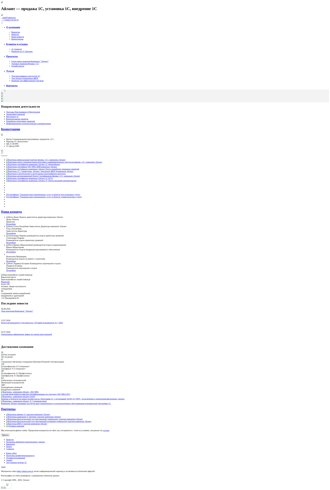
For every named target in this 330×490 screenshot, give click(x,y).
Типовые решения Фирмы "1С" (25, 64)
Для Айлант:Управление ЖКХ (24, 78)
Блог (3, 467)
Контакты (12, 85)
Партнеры (8, 409)
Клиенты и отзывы (17, 44)
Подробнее (11, 224)
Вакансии (15, 32)
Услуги (10, 71)
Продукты (12, 56)
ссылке (106, 430)
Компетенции (17, 39)
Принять (5, 435)
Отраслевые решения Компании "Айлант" (30, 61)
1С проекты (16, 49)
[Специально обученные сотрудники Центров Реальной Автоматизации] (2, 359)
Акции (9, 460)
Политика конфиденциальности (20, 455)
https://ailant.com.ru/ (25, 471)
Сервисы (10, 449)
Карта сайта (11, 453)
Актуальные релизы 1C (16, 462)
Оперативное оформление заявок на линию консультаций (26, 334)
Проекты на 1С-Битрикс (22, 51)
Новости (15, 34)
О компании (13, 27)
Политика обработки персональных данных (25, 442)
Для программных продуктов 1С (25, 76)
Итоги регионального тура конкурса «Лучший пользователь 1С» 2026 (32, 323)
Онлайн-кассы (17, 66)
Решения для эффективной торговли (27, 81)
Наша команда (17, 37)
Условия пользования (15, 458)
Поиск (9, 446)
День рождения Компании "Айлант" (17, 311)
